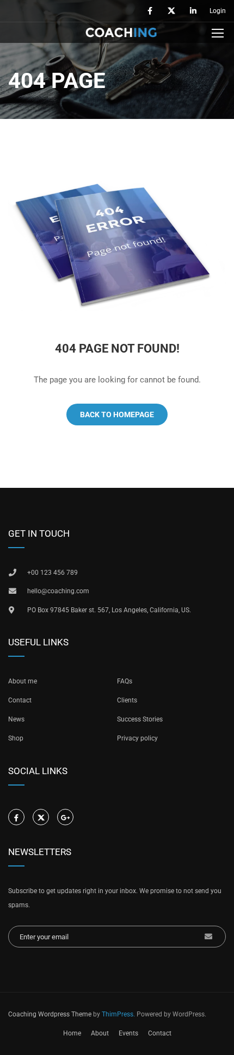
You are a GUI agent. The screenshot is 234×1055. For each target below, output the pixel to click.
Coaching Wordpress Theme (49, 1014)
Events (128, 1033)
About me (22, 681)
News (16, 719)
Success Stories (140, 719)
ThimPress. (118, 1014)
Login (218, 11)
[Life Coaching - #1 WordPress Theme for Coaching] (121, 35)
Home (72, 1033)
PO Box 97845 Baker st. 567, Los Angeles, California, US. (109, 610)
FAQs (124, 681)
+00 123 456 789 (52, 572)
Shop (15, 738)
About (100, 1033)
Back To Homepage (117, 414)
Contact (20, 700)
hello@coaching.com (58, 591)
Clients (127, 700)
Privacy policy (137, 738)
